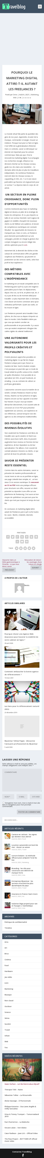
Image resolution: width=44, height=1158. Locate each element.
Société (8, 1024)
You (6, 1047)
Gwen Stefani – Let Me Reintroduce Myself (22, 1084)
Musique (8, 995)
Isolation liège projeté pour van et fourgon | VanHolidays (24, 904)
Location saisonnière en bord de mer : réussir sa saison (25, 846)
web (25, 245)
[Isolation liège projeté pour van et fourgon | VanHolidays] (7, 905)
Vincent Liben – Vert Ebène (15, 1128)
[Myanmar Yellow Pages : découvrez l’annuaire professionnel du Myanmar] (22, 726)
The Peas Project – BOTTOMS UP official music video (21, 1140)
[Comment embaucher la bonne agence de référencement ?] (22, 657)
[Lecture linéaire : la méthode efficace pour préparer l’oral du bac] (7, 857)
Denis (15, 94)
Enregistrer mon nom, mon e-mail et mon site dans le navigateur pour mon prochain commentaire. (21, 804)
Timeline (8, 928)
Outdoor (8, 1006)
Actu (23, 875)
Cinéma (8, 959)
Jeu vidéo (8, 977)
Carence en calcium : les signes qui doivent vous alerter (24, 835)
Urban (7, 1036)
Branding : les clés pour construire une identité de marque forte (22, 870)
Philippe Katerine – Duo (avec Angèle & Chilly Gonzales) (20, 1107)
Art (23, 896)
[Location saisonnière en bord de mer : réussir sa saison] (7, 847)
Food (24, 839)
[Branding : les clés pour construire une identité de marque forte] (7, 870)
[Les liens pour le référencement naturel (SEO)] (22, 691)
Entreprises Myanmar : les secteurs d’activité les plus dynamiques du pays (22, 883)
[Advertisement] (22, 36)
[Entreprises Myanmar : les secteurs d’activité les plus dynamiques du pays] (7, 883)
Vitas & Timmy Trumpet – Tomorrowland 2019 (22, 1115)
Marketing (34, 94)
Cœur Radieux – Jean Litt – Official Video (21, 1133)
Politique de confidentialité (16, 922)
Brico (7, 953)
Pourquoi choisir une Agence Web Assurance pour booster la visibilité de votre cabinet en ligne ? (21, 637)
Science (8, 1012)
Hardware (9, 971)
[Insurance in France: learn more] (7, 896)
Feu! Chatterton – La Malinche (17, 1122)
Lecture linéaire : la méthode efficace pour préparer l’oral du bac (24, 858)
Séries (7, 1018)
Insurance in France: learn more (24, 894)
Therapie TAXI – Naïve (14, 1090)
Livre (6, 983)
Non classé (9, 1000)
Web (15, 97)
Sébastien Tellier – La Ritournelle (18, 1095)
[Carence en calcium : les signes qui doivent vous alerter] (7, 836)
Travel (24, 850)
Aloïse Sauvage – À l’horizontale (18, 1101)
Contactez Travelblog (22, 1151)
